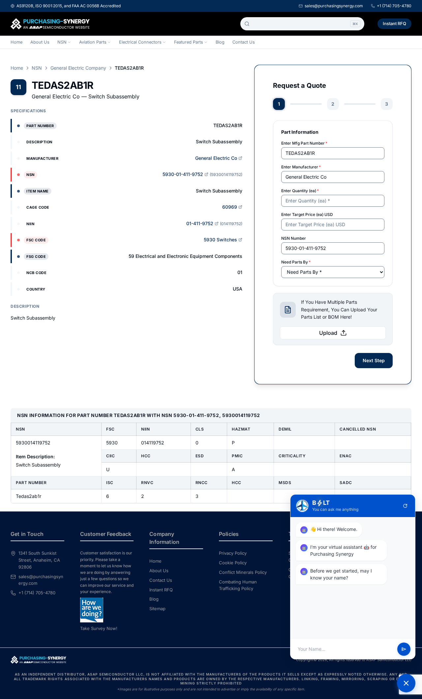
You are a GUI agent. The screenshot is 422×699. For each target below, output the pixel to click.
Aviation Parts (92, 42)
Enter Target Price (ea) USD (307, 214)
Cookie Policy (233, 562)
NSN (62, 42)
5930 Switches (220, 239)
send (404, 649)
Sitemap (157, 608)
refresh (405, 506)
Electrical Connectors (140, 42)
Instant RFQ (394, 23)
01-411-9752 (199, 223)
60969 (229, 207)
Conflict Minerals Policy (243, 572)
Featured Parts (188, 42)
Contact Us (243, 42)
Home (16, 42)
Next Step (374, 360)
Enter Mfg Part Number (304, 143)
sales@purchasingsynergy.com (334, 5)
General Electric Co (216, 158)
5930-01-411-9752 (183, 174)
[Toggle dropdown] (69, 42)
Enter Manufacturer (301, 166)
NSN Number (293, 238)
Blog (220, 42)
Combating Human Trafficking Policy (238, 585)
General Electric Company (78, 68)
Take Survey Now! (98, 628)
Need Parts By (296, 262)
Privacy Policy (233, 553)
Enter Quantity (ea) (300, 190)
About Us (39, 42)
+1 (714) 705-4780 (394, 5)
